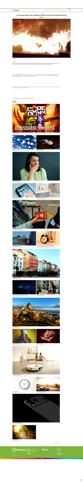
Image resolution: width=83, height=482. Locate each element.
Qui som (13, 452)
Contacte (13, 454)
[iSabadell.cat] (9, 11)
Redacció (13, 61)
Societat (45, 10)
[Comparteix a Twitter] (12, 101)
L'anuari (28, 452)
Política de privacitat (14, 455)
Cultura (57, 10)
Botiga (68, 10)
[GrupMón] (69, 8)
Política (48, 10)
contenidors (14, 100)
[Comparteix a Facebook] (13, 101)
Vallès (54, 10)
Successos (43, 13)
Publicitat (13, 453)
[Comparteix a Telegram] (15, 101)
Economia (51, 10)
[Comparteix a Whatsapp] (14, 101)
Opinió (62, 10)
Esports (59, 10)
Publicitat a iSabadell (31, 451)
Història (65, 10)
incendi (18, 100)
